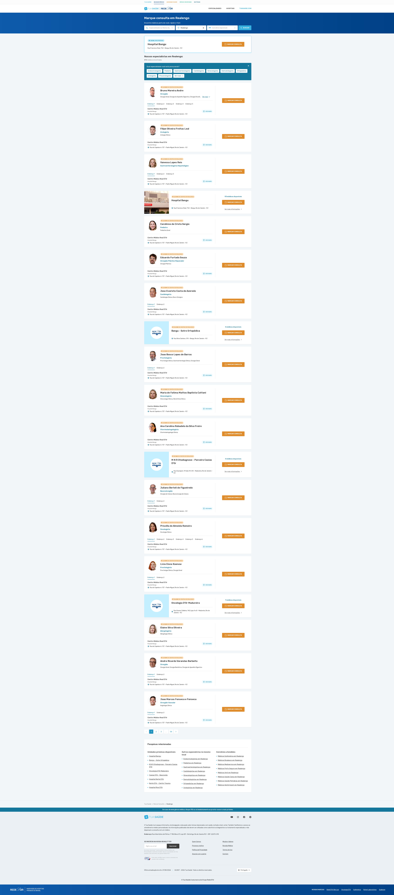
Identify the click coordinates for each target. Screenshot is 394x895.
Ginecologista (212, 71)
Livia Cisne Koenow (171, 564)
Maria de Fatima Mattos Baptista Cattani (183, 392)
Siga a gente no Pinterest (250, 817)
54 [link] (171, 732)
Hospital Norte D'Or (156, 779)
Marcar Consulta (158, 804)
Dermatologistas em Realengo (195, 779)
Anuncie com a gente (199, 854)
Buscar (246, 28)
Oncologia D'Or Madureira (159, 771)
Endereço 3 (170, 104)
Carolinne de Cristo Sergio (174, 224)
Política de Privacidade (199, 850)
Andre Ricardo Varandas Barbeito (178, 661)
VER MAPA (208, 111)
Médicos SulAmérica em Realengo (231, 756)
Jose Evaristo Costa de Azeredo (178, 291)
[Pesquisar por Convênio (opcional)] (235, 28)
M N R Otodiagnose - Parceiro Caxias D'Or (163, 765)
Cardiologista (199, 71)
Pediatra (168, 71)
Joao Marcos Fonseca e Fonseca (178, 699)
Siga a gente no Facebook (244, 817)
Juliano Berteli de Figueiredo (176, 487)
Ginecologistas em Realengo (194, 775)
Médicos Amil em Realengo (228, 773)
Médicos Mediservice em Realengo (231, 764)
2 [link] (156, 732)
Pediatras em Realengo (192, 763)
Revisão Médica (228, 846)
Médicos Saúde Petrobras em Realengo (233, 781)
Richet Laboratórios (370, 890)
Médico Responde (186, 2)
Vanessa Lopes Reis (171, 162)
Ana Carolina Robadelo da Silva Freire (181, 426)
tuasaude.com (245, 8)
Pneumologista (165, 76)
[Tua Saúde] (153, 817)
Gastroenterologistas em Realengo (196, 767)
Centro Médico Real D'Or (157, 109)
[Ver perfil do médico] (153, 92)
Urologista (152, 76)
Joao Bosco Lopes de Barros (176, 354)
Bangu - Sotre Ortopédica (159, 760)
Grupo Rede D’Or (208, 880)
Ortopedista (241, 71)
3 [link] (161, 732)
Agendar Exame (172, 2)
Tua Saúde (147, 2)
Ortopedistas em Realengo (193, 784)
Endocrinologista (154, 71)
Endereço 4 (179, 104)
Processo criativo (198, 846)
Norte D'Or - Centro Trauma (159, 783)
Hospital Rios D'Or (156, 787)
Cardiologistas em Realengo (194, 771)
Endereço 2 (160, 104)
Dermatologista (228, 71)
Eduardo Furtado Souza (173, 257)
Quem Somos (196, 841)
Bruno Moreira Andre (171, 90)
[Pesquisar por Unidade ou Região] (203, 28)
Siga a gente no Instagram (238, 817)
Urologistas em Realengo (193, 788)
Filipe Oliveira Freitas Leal (174, 128)
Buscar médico (159, 2)
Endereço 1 (151, 104)
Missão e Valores (228, 841)
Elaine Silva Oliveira (171, 627)
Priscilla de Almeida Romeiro (176, 526)
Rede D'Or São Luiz (333, 890)
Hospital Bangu (157, 44)
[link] (176, 732)
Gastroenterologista (182, 71)
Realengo (170, 804)
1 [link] (151, 732)
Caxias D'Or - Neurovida (158, 775)
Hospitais (230, 8)
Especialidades (215, 8)
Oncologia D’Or (346, 890)
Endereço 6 (199, 539)
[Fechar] (248, 66)
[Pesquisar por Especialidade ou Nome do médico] (172, 28)
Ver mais (177, 76)
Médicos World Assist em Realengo (231, 785)
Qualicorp (382, 890)
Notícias (197, 2)
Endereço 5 (189, 104)
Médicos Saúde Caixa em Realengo (231, 777)
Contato (225, 854)
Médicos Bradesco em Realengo (230, 760)
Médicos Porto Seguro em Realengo (231, 769)
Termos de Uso (227, 850)
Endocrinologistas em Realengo (195, 759)
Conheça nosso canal (232, 817)
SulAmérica (357, 890)
